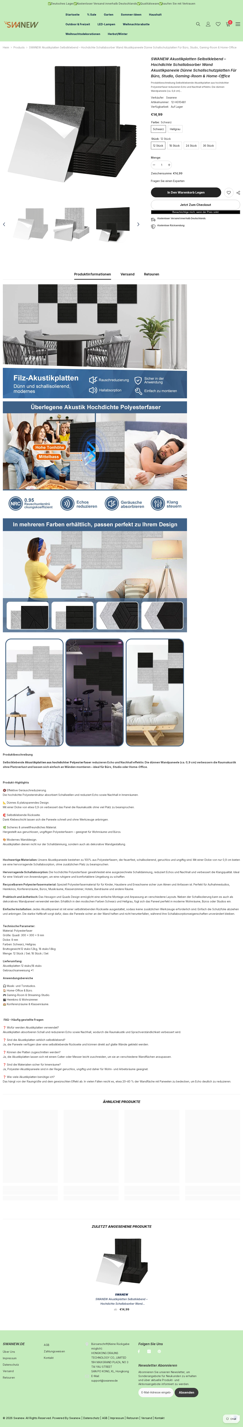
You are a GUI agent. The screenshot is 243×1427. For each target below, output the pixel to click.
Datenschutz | (92, 1417)
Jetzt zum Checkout (195, 204)
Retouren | (133, 1417)
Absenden (186, 1392)
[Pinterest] (159, 1351)
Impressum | (117, 1417)
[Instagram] (149, 1351)
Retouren (151, 274)
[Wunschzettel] (218, 23)
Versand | (147, 1417)
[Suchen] (198, 23)
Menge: (156, 157)
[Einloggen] (208, 23)
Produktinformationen (92, 274)
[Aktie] (237, 192)
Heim (6, 47)
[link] (229, 192)
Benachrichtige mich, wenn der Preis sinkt (195, 211)
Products (19, 47)
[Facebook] (139, 1351)
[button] (4, 224)
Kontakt (159, 1417)
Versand (128, 274)
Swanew (171, 97)
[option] (71, 124)
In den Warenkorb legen (186, 192)
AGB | (105, 1417)
